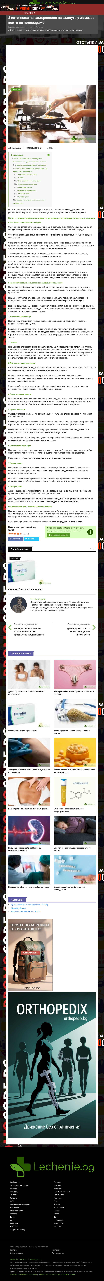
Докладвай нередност (59, 535)
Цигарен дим (23, 197)
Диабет (57, 1210)
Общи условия (16, 1253)
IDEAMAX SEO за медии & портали (23, 1274)
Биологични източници (27, 174)
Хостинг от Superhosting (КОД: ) (57, 1274)
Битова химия (23, 193)
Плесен (21, 178)
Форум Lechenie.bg (17, 1229)
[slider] (15, 533)
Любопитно (15, 1182)
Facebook (15, 539)
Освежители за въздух (27, 190)
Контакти (56, 1250)
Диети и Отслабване (62, 1191)
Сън (55, 1217)
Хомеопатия (59, 1207)
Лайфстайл (14, 1207)
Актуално (57, 1226)
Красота (57, 1204)
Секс (55, 1201)
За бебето (14, 1191)
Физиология (59, 1223)
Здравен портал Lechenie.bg (20, 27)
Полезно (39, 27)
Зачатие (13, 1195)
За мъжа (13, 1188)
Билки (12, 1217)
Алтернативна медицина (20, 1204)
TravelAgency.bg (35, 1259)
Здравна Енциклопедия (19, 1185)
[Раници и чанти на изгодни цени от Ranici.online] (30, 954)
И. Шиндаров (15, 148)
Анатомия (14, 1223)
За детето (57, 1188)
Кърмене (57, 1198)
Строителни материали (27, 184)
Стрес (12, 1220)
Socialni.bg (24, 1259)
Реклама (13, 1250)
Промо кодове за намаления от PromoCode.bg (29, 905)
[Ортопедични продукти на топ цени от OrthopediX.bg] (52, 1065)
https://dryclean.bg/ (18, 908)
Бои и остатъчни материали (29, 181)
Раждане (13, 1198)
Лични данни (58, 1253)
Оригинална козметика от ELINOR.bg (25, 911)
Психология (58, 1220)
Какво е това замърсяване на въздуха (31, 165)
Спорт (56, 1214)
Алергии (13, 1214)
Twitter (31, 539)
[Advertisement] (52, 66)
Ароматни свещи (25, 187)
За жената (58, 1185)
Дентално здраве (16, 1210)
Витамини (14, 1226)
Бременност (59, 1195)
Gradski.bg (14, 1259)
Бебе (12, 1201)
